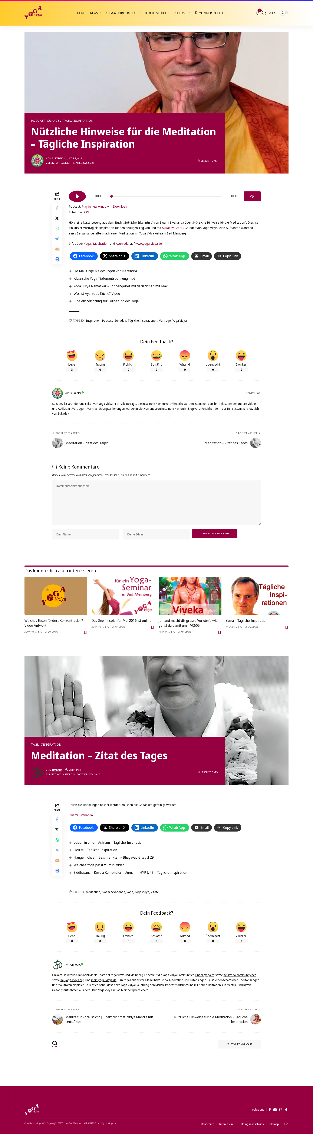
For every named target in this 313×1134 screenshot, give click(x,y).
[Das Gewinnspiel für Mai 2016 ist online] (123, 596)
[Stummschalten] (252, 196)
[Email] (57, 249)
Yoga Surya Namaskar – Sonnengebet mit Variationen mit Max (121, 286)
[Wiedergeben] (77, 196)
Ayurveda (122, 243)
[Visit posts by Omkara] (37, 772)
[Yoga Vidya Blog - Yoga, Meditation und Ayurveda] (33, 12)
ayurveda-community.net (240, 975)
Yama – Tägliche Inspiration (246, 620)
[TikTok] (286, 1109)
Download (120, 206)
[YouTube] (275, 1109)
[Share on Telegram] (57, 238)
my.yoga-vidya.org (72, 980)
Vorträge (165, 320)
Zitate (155, 892)
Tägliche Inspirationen (142, 320)
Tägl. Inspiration (78, 120)
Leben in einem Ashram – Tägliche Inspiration (109, 842)
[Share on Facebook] (57, 208)
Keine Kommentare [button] (241, 1044)
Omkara (57, 769)
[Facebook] (270, 1109)
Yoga (87, 243)
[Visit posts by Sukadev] (37, 160)
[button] (264, 12)
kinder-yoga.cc (204, 975)
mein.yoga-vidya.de (103, 980)
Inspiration (93, 320)
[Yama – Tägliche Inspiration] (257, 596)
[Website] (258, 393)
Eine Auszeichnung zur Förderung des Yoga (106, 301)
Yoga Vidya (179, 320)
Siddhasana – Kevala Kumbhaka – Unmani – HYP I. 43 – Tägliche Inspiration (130, 872)
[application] (165, 195)
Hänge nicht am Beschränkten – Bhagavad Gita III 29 (114, 857)
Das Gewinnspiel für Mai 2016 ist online (121, 620)
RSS (86, 212)
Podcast (38, 120)
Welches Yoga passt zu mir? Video (99, 865)
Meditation (100, 243)
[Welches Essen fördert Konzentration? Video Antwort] (55, 596)
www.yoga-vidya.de (148, 243)
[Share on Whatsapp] (57, 228)
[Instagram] (280, 1109)
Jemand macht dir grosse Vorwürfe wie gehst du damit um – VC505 (188, 623)
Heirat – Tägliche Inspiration (95, 850)
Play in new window (95, 206)
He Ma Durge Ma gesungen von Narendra (105, 271)
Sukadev (54, 120)
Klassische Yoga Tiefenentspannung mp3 (105, 278)
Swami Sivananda (81, 815)
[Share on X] (57, 218)
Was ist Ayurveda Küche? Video (97, 293)
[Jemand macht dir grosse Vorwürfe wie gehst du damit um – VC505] (190, 596)
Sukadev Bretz (172, 228)
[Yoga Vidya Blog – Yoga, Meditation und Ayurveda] (31, 1109)
